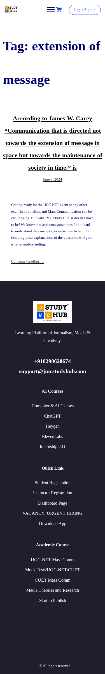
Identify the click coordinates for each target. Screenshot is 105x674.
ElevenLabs (52, 436)
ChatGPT (52, 416)
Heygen (53, 426)
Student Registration (53, 482)
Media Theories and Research (52, 590)
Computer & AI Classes (53, 405)
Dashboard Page (52, 503)
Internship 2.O (52, 446)
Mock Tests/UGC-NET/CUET (52, 569)
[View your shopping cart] (59, 9)
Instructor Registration (52, 492)
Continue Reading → (27, 261)
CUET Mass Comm (52, 580)
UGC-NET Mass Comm (52, 559)
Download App (52, 523)
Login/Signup (84, 10)
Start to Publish (52, 600)
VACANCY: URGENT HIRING (52, 513)
